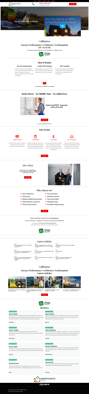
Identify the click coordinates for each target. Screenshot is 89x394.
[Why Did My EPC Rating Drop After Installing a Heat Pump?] (54, 282)
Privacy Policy (17, 391)
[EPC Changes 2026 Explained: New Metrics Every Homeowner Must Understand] (72, 282)
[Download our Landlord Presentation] (44, 83)
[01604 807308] (33, 4)
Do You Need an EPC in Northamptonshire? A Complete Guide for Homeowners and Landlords (23, 258)
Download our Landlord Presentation (44, 86)
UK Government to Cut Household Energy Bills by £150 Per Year (44, 252)
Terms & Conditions (11, 391)
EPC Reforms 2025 (59, 251)
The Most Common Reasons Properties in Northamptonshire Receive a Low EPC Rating (44, 246)
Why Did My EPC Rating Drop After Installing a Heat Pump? (65, 246)
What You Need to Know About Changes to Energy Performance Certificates (64, 258)
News (15, 243)
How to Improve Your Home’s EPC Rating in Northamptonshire (23, 246)
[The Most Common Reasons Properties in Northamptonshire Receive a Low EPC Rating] (35, 282)
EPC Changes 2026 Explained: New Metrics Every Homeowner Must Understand (23, 252)
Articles (21, 391)
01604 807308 (44, 3)
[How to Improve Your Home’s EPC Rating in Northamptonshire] (17, 282)
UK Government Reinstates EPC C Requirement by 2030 (44, 258)
